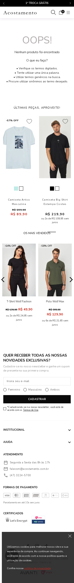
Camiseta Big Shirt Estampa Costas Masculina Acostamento (55, 202)
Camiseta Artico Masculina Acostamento (19, 202)
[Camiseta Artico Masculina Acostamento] (19, 147)
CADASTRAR (37, 399)
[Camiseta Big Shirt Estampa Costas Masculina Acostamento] (55, 147)
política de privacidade (37, 568)
